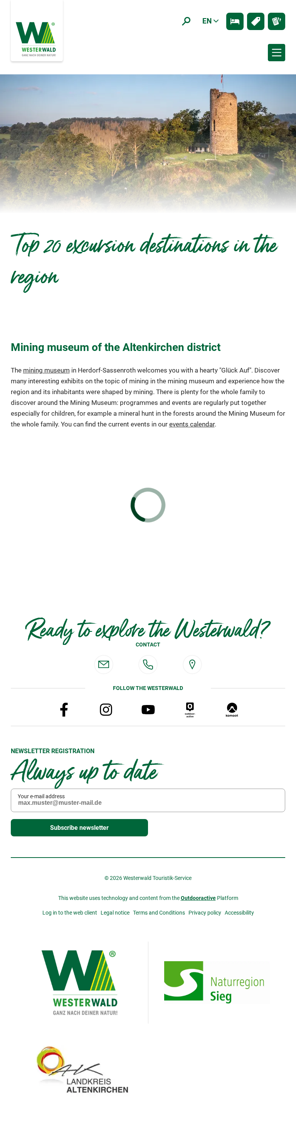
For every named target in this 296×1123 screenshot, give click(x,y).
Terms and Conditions (159, 913)
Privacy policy (204, 913)
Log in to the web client (69, 913)
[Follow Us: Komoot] (232, 709)
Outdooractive (198, 898)
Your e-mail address (41, 796)
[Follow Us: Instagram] (106, 709)
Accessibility (239, 913)
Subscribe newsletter (79, 827)
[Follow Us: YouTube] (148, 709)
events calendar (192, 424)
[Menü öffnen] (276, 52)
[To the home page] (36, 38)
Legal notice (115, 913)
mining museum (46, 370)
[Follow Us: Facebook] (64, 709)
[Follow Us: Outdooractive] (190, 709)
